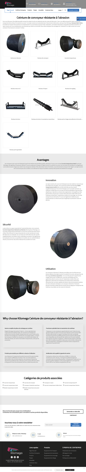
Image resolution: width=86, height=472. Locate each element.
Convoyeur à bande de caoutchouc (32, 385)
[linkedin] (18, 457)
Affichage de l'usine (67, 453)
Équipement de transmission (51, 453)
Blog (30, 465)
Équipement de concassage (50, 455)
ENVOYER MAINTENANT (76, 424)
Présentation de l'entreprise (69, 450)
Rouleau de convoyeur (43, 58)
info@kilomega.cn (44, 4)
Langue (60, 10)
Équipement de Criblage (50, 458)
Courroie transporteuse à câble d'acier (53, 385)
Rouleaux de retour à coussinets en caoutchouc (43, 119)
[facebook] (12, 457)
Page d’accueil (10, 10)
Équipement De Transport (50, 450)
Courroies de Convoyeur (29, 382)
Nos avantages (66, 455)
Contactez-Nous (49, 10)
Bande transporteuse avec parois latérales (31, 388)
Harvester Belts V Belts (77, 23)
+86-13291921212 (57, 4)
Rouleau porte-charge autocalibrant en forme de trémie (71, 119)
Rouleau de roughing (70, 88)
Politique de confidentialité (69, 458)
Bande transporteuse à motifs (11, 388)
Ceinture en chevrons (16, 58)
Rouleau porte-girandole (16, 149)
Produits (29, 10)
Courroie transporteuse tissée (68, 163)
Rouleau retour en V (15, 88)
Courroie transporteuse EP (70, 382)
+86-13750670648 (32, 4)
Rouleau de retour (15, 119)
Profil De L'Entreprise (21, 10)
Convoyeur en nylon (48, 382)
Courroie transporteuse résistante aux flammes (14, 230)
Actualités (41, 10)
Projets (35, 10)
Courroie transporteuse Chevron (71, 385)
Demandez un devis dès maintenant (73, 412)
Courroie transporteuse (70, 58)
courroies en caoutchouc (56, 276)
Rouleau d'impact (43, 88)
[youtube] (15, 457)
